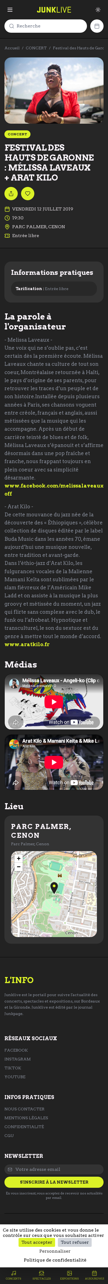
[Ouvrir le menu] (10, 9)
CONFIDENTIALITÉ (24, 1127)
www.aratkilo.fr (27, 644)
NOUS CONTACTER (24, 1109)
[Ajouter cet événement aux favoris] (27, 193)
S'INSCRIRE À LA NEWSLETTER (54, 1182)
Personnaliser (55, 1251)
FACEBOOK (16, 1050)
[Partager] (11, 193)
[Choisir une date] (97, 26)
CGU (9, 1135)
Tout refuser (75, 1242)
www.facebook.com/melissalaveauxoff (54, 490)
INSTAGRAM (17, 1059)
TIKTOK (12, 1068)
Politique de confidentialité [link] (55, 1260)
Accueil (12, 48)
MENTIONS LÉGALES (26, 1118)
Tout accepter (36, 1242)
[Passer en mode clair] (98, 9)
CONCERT (36, 48)
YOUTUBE (14, 1077)
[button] (54, 888)
